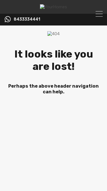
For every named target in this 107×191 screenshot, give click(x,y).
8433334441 (27, 19)
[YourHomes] (53, 6)
